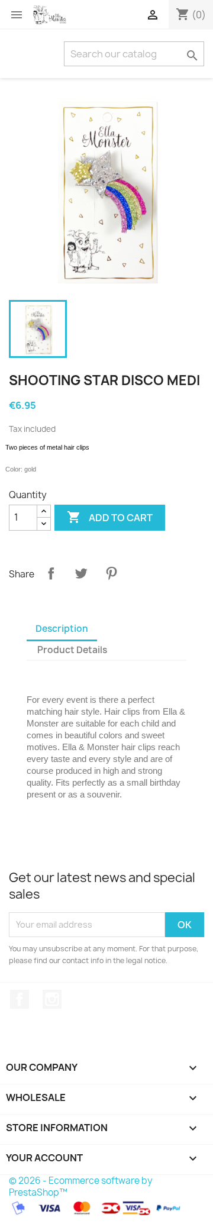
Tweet (81, 573)
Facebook (19, 999)
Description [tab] (62, 628)
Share (51, 573)
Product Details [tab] (72, 650)
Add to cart (110, 517)
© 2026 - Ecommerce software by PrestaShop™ (81, 1186)
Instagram (52, 999)
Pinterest (111, 573)
